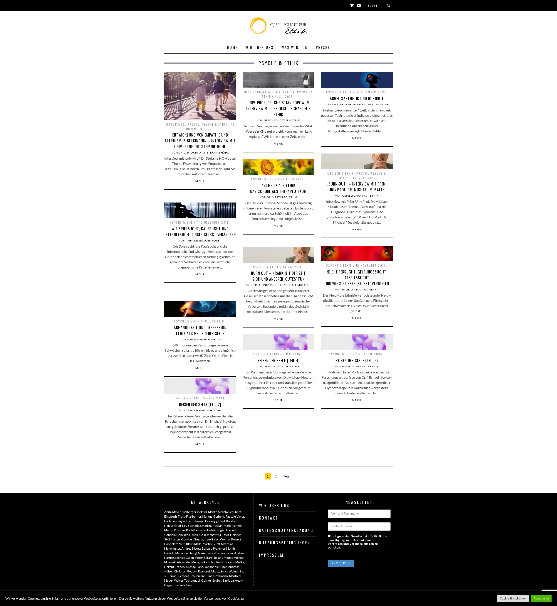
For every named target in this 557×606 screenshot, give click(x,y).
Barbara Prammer (213, 548)
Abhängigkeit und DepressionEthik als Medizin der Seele (200, 330)
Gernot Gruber (211, 580)
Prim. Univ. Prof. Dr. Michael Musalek (360, 104)
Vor (286, 476)
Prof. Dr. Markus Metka (360, 289)
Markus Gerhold (213, 516)
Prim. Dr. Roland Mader (203, 240)
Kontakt (268, 518)
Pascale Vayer (234, 516)
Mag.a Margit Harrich (204, 339)
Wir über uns (259, 47)
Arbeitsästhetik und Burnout (357, 98)
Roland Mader (223, 557)
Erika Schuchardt (212, 562)
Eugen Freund (226, 530)
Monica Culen (184, 557)
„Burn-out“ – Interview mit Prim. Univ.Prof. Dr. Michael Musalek (357, 186)
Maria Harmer (233, 525)
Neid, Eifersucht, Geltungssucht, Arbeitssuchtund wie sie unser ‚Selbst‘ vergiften (357, 277)
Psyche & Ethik (214, 124)
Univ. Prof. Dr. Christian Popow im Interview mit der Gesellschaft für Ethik (278, 108)
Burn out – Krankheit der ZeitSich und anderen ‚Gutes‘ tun (278, 276)
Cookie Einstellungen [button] (513, 598)
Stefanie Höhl (183, 585)
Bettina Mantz (207, 512)
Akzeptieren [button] (541, 598)
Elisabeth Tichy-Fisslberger (182, 516)
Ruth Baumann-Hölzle (200, 530)
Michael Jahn (194, 567)
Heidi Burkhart (228, 521)
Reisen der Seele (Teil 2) (200, 404)
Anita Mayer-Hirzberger (180, 512)
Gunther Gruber (192, 539)
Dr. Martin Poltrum (282, 197)
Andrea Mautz (191, 548)
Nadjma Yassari (212, 525)
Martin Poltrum (174, 530)
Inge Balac (212, 539)
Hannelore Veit (174, 544)
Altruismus (175, 124)
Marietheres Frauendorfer (215, 553)
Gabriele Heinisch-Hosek (181, 535)
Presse (323, 47)
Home (232, 47)
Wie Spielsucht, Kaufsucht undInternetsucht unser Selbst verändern (200, 231)
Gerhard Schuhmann (192, 576)
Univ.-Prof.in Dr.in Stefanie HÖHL (203, 152)
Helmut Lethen (174, 567)
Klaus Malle (193, 544)
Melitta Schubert (229, 512)
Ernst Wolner (229, 571)
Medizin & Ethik (340, 173)
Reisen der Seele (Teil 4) (278, 360)
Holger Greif (172, 525)
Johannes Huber (216, 567)
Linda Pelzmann (217, 576)
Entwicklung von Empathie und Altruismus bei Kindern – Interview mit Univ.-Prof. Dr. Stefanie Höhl (200, 140)
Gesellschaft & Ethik (262, 92)
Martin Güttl (211, 544)
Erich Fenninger (174, 521)
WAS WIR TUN (294, 47)
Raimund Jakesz (208, 571)
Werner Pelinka (230, 539)
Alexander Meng (188, 562)
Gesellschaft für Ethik (282, 120)
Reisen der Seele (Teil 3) (357, 360)
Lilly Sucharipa (191, 525)
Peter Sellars (204, 557)
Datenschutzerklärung (286, 530)
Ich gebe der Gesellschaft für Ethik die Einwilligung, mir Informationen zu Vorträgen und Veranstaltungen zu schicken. (357, 541)
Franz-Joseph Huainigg (201, 521)
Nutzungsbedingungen (284, 542)
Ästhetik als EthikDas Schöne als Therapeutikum (278, 188)
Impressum (271, 555)
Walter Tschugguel (187, 580)
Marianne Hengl (186, 553)
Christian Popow (185, 571)
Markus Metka (234, 562)
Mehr (200, 181)
